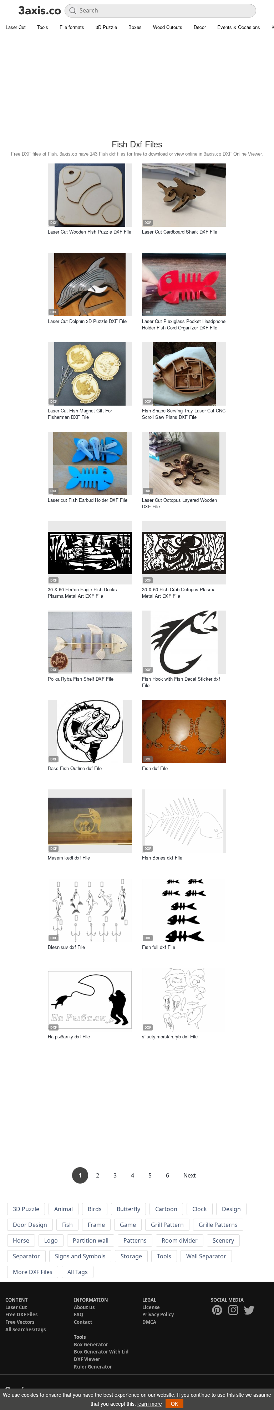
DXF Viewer (87, 1359)
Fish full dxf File (158, 947)
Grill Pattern (167, 1225)
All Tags (77, 1272)
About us (84, 1307)
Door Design (30, 1225)
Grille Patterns (218, 1225)
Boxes (135, 27)
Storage (131, 1256)
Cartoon (166, 1209)
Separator (26, 1256)
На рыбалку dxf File (69, 1036)
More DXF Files (32, 1272)
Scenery (223, 1240)
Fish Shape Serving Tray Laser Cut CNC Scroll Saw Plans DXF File (183, 413)
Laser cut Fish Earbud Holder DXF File (87, 499)
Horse (21, 1240)
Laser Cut (16, 27)
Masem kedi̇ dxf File (69, 857)
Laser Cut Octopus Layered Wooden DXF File (179, 503)
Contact (83, 1322)
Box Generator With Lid (101, 1351)
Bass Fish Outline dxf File (75, 768)
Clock (199, 1209)
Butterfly (128, 1209)
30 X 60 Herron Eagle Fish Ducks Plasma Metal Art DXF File (82, 592)
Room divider (180, 1240)
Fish (67, 1225)
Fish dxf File (155, 768)
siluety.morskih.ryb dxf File (170, 1036)
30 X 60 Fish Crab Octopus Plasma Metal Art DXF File (178, 592)
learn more (149, 1403)
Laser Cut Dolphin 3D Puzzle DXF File (87, 321)
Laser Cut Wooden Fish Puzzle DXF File (89, 231)
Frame (96, 1225)
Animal (63, 1209)
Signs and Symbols (80, 1256)
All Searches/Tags (25, 1329)
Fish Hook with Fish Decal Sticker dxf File (181, 682)
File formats (72, 27)
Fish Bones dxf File (162, 857)
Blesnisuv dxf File (66, 947)
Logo (51, 1240)
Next (189, 1175)
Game (128, 1225)
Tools (42, 27)
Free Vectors (19, 1322)
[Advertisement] (137, 86)
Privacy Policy (158, 1314)
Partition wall (90, 1240)
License (151, 1307)
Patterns (135, 1240)
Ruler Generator (93, 1367)
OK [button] (174, 1403)
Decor (200, 27)
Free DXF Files (21, 1314)
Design (231, 1209)
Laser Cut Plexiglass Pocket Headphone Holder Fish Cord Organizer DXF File (183, 324)
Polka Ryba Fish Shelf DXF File (80, 678)
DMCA (149, 1322)
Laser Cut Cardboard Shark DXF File (179, 231)
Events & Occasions (238, 27)
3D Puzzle (106, 27)
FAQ (78, 1314)
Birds (95, 1209)
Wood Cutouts (167, 27)
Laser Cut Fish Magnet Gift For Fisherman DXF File (80, 413)
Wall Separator (206, 1256)
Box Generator (91, 1344)
